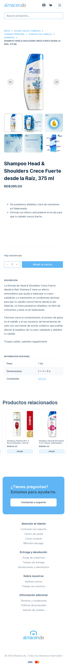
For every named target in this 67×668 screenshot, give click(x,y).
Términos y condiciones (33, 600)
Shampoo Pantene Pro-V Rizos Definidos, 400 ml (14, 442)
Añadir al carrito (42, 264)
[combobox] (33, 15)
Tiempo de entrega (33, 562)
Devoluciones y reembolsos (33, 567)
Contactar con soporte (33, 529)
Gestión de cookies (33, 610)
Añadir (16, 451)
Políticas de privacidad (33, 605)
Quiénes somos (33, 581)
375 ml (42, 378)
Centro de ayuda (33, 533)
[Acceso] (44, 5)
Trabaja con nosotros (33, 586)
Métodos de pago (33, 543)
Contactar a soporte (33, 502)
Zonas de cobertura (33, 557)
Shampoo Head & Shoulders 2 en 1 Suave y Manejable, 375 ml (47, 443)
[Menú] (59, 5)
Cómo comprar (33, 538)
